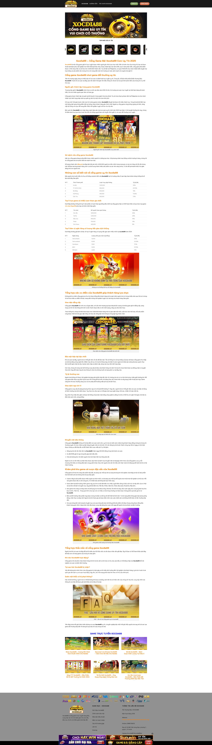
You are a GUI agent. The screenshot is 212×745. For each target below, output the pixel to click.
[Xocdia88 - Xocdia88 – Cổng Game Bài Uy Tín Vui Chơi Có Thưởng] (71, 3)
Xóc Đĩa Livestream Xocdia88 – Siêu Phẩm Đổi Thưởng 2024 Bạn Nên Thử (134, 677)
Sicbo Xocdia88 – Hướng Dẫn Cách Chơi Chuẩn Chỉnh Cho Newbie (78, 653)
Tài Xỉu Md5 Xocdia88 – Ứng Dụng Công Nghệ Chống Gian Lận (106, 676)
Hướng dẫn (93, 3)
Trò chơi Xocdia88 (105, 3)
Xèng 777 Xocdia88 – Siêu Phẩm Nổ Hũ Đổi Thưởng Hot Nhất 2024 (77, 676)
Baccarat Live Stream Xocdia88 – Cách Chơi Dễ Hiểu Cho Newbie (106, 653)
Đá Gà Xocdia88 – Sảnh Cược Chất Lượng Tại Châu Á (134, 653)
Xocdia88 (85, 3)
